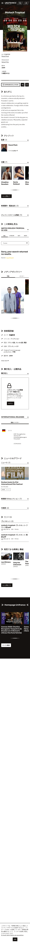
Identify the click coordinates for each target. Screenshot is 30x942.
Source (3, 257)
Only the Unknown (17, 564)
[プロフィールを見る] (26, 3)
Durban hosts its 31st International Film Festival (12, 483)
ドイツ (10, 430)
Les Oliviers (6, 562)
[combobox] (15, 243)
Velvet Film (5, 62)
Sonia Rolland (16, 183)
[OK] (15, 939)
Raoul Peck (5, 56)
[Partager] (22, 84)
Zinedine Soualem (4, 183)
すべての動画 (6, 645)
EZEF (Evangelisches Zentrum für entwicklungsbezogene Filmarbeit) (20, 436)
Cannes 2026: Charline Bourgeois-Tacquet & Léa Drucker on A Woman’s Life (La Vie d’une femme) (11, 630)
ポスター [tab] (22, 276)
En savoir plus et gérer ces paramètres (12, 935)
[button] (21, 282)
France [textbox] (5, 243)
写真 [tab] (8, 276)
